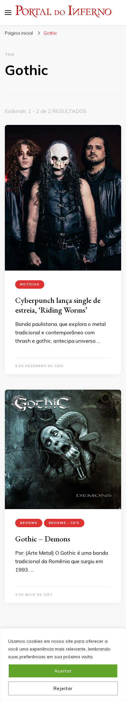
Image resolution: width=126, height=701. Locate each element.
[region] (63, 664)
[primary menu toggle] (8, 12)
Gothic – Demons (42, 539)
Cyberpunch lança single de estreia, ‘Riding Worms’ (57, 305)
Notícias (29, 284)
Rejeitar (63, 688)
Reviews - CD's (64, 523)
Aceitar (63, 671)
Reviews (28, 523)
